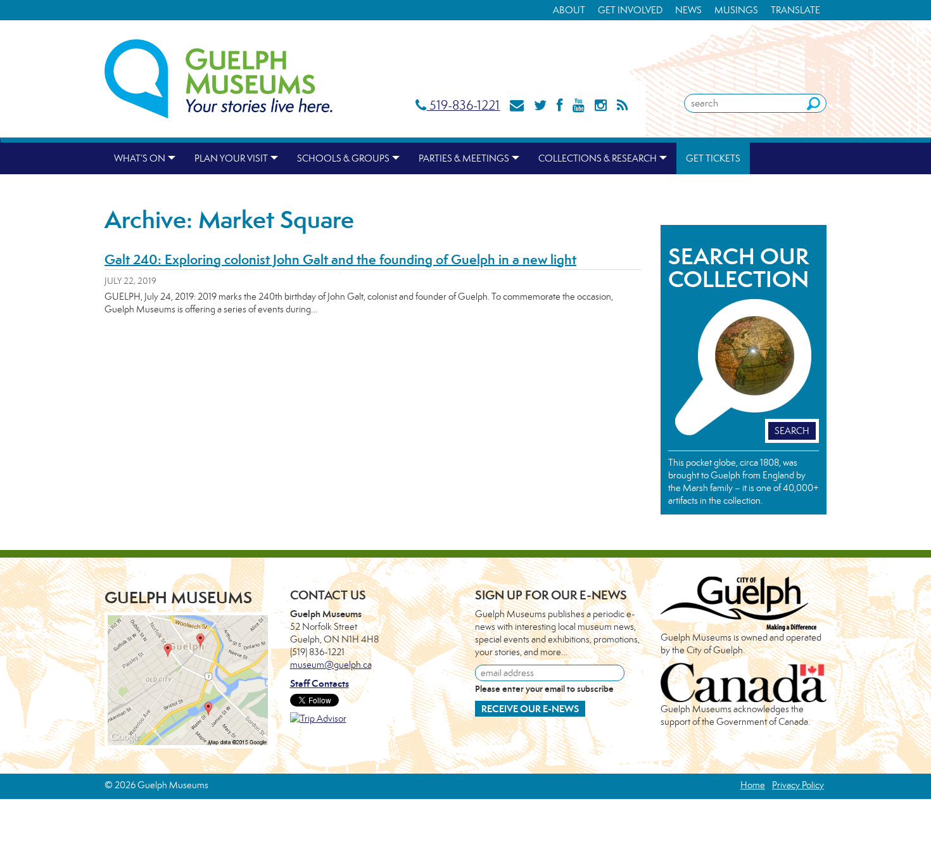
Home (752, 785)
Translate (795, 10)
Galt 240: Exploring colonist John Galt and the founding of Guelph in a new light (340, 259)
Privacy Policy (798, 785)
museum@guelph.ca (331, 664)
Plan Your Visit (231, 158)
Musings (736, 10)
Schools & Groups (343, 158)
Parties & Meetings (464, 158)
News (688, 10)
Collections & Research (597, 158)
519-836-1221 (463, 104)
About (569, 10)
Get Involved (630, 10)
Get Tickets (713, 158)
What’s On (139, 158)
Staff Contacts (319, 683)
